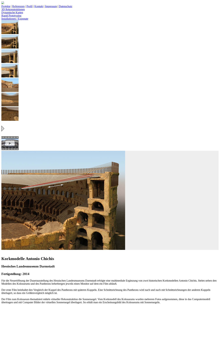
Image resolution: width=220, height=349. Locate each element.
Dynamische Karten (12, 12)
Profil (29, 6)
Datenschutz (65, 6)
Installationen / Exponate (14, 18)
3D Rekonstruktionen (13, 9)
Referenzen (18, 6)
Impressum (51, 6)
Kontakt (38, 6)
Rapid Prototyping (11, 15)
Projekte (5, 6)
